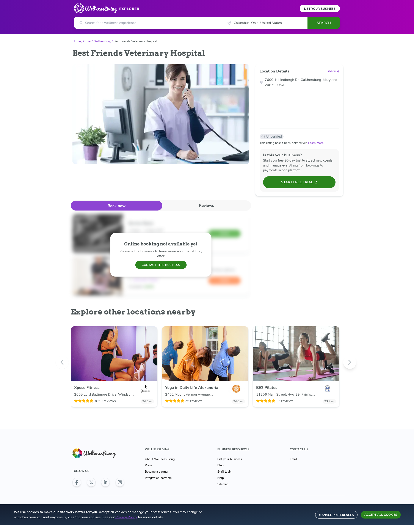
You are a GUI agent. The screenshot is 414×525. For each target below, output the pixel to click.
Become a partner (156, 472)
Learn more (315, 143)
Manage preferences (336, 515)
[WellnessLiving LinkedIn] (105, 482)
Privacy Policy (126, 517)
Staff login (224, 472)
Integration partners (158, 478)
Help (220, 478)
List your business (229, 459)
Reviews (206, 205)
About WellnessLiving (160, 459)
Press (148, 465)
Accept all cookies (380, 515)
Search (324, 22)
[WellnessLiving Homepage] (98, 453)
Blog (220, 465)
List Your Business (320, 9)
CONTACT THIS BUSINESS (161, 265)
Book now (116, 205)
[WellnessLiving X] (91, 482)
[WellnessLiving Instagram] (120, 482)
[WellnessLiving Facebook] (76, 482)
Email (293, 459)
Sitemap (222, 484)
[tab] (116, 206)
